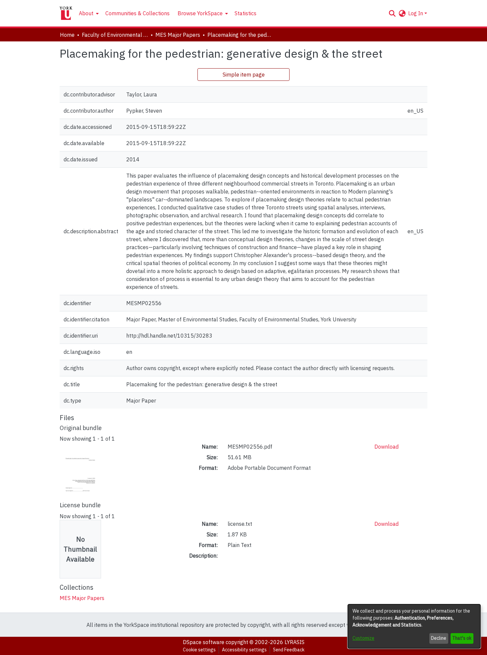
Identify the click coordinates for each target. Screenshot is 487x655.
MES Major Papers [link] (177, 34)
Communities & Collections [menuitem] (137, 13)
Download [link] (386, 446)
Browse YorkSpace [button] (200, 13)
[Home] (66, 13)
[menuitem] (88, 13)
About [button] (86, 13)
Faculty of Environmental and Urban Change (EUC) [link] (115, 34)
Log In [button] (416, 13)
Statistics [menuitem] (245, 13)
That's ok (461, 638)
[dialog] (414, 626)
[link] (82, 598)
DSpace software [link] (203, 642)
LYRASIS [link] (294, 642)
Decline (438, 638)
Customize (363, 638)
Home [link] (67, 34)
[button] (392, 13)
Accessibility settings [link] (244, 650)
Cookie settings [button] (199, 650)
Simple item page (244, 74)
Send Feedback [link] (288, 650)
